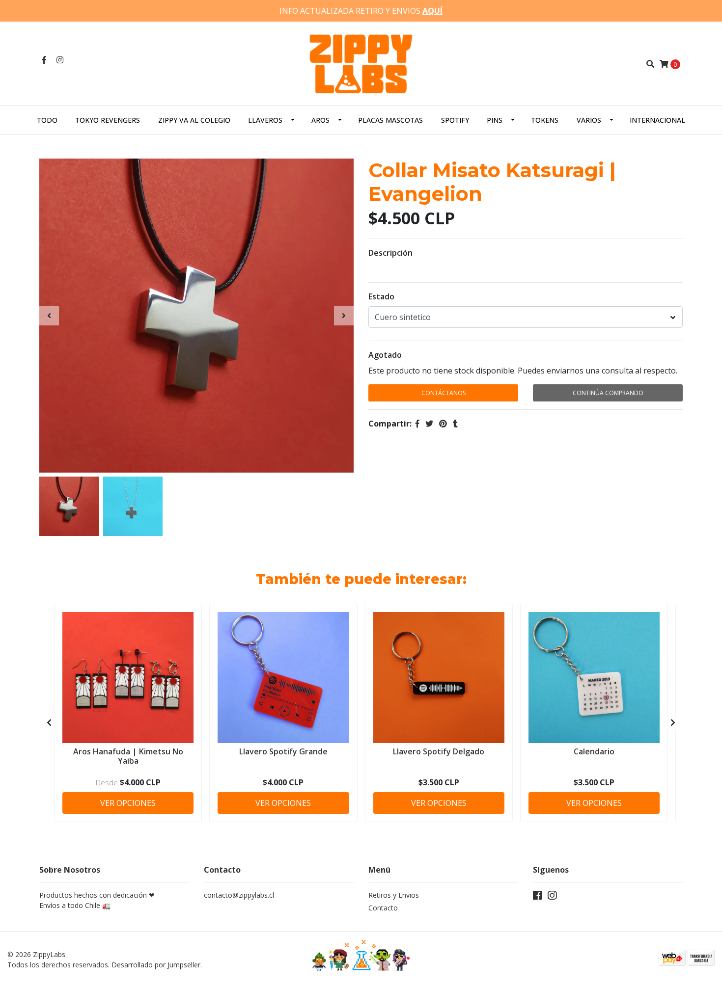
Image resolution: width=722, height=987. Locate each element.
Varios (589, 120)
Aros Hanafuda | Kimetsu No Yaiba (128, 756)
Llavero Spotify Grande (283, 751)
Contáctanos (443, 393)
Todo (47, 120)
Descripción (390, 252)
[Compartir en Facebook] (417, 423)
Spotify (455, 120)
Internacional (657, 120)
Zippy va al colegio (194, 120)
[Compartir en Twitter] (429, 423)
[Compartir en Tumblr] (455, 423)
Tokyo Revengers (107, 120)
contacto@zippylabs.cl (239, 895)
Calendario (594, 751)
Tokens (544, 120)
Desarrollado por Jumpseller (155, 964)
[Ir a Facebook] (44, 59)
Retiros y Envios (393, 895)
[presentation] (49, 315)
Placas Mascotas (390, 120)
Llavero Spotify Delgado (438, 751)
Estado (381, 296)
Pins (494, 120)
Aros (320, 120)
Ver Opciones (128, 803)
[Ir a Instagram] (60, 59)
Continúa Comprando (608, 393)
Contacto (383, 907)
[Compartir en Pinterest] (443, 423)
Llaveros (265, 120)
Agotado (385, 354)
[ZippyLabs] (361, 62)
